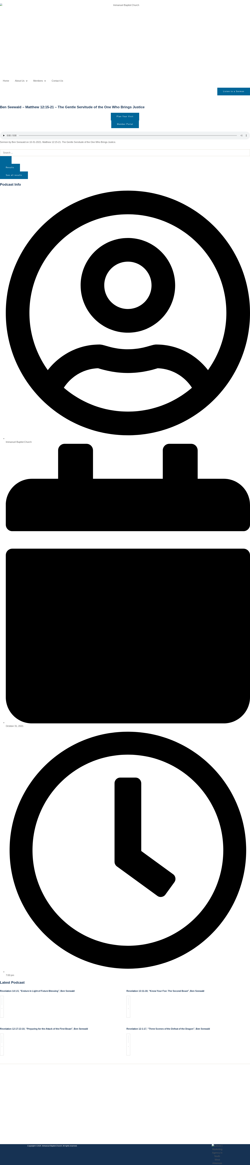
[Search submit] (6, 160)
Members (38, 81)
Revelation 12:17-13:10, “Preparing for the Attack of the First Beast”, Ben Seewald (44, 1029)
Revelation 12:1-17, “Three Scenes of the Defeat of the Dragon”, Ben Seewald (168, 1029)
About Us (19, 81)
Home (6, 81)
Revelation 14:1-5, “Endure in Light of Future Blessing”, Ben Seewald (37, 991)
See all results (14, 175)
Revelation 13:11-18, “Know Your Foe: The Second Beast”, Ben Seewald (165, 991)
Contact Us (57, 81)
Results (10, 167)
